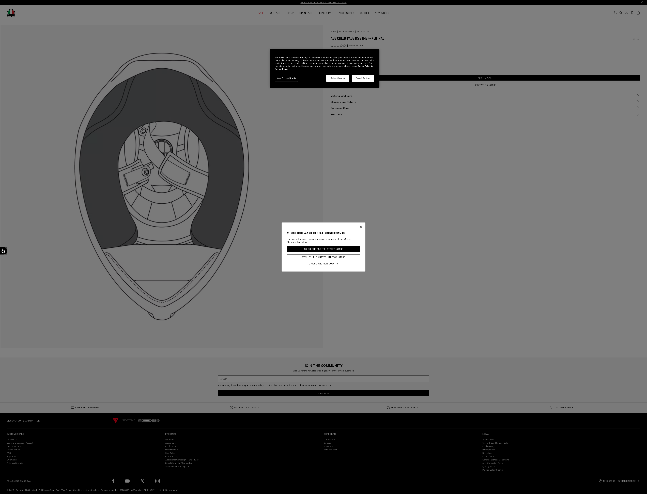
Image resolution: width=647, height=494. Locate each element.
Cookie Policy (364, 66)
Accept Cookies (363, 78)
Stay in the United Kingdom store (323, 257)
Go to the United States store (323, 248)
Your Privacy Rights (286, 78)
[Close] (360, 226)
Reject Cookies (338, 78)
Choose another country (323, 263)
